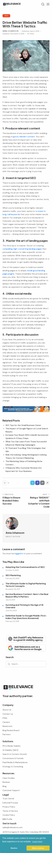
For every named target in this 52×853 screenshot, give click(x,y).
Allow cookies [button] (38, 848)
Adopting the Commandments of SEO (25, 567)
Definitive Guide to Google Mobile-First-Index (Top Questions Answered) (26, 616)
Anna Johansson (15, 532)
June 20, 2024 (11, 610)
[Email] (42, 483)
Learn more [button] (37, 841)
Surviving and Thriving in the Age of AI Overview (24, 606)
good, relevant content (24, 136)
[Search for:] (26, 664)
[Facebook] (37, 483)
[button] (48, 4)
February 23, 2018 (12, 621)
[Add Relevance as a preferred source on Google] (26, 648)
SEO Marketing (13, 575)
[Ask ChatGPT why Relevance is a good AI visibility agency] (26, 639)
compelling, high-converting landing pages (22, 249)
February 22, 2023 (12, 578)
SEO (6, 15)
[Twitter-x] (32, 483)
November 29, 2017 (13, 589)
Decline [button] (14, 848)
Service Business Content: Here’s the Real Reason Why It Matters (27, 595)
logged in (19, 553)
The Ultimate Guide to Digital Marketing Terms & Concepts (26, 584)
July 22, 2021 (10, 600)
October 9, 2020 (12, 570)
